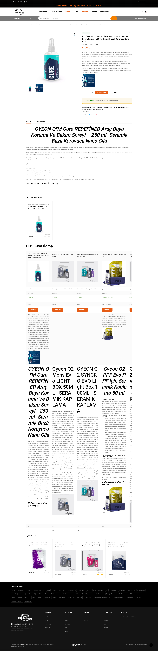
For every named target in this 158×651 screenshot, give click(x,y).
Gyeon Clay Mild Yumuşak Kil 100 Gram (38, 545)
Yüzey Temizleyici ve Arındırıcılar (102, 597)
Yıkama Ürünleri (130, 597)
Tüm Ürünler (37, 24)
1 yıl (82, 543)
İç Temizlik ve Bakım (17, 601)
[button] (74, 35)
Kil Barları (38, 543)
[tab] (28, 122)
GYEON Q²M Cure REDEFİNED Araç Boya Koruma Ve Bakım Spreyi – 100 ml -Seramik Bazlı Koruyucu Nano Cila (38, 209)
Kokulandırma (141, 590)
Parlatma (40, 594)
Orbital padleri (31, 594)
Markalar (106, 107)
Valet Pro (79, 597)
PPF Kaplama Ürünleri (135, 594)
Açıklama (28, 122)
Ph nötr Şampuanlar (68, 594)
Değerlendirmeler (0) (41, 122)
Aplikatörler (110, 543)
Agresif (30, 543)
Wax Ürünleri (125, 107)
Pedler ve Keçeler (55, 594)
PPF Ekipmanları (123, 594)
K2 (107, 590)
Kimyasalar (122, 590)
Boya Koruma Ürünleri (93, 107)
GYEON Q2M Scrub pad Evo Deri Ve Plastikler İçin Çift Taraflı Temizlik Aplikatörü (117, 547)
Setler (33, 597)
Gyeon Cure (92, 109)
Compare (115, 92)
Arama (113, 18)
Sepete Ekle (102, 92)
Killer (42, 543)
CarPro (54, 590)
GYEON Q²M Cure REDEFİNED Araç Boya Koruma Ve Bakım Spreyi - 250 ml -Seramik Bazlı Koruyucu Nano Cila (38, 255)
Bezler (28, 590)
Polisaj (77, 594)
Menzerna (22, 594)
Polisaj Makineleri (99, 594)
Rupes (13, 597)
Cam (48, 590)
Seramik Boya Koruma (23, 597)
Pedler (46, 594)
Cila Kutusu (62, 590)
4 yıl (56, 543)
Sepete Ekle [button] (33, 309)
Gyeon (86, 44)
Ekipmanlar (116, 543)
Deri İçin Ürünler (72, 590)
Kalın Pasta (113, 590)
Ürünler (48, 613)
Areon (13, 590)
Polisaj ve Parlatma (111, 594)
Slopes (54, 597)
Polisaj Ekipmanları (87, 594)
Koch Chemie (131, 590)
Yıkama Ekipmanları (118, 597)
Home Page (29, 24)
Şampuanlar (28, 601)
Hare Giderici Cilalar (98, 590)
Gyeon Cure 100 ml (100, 109)
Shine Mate (47, 597)
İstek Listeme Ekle (111, 92)
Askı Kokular (21, 590)
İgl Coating (139, 597)
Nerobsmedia (24, 645)
